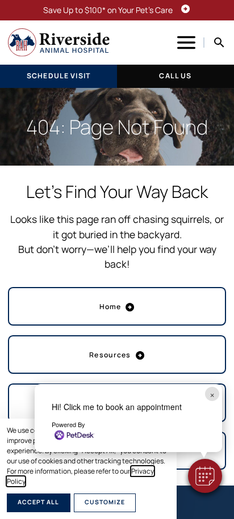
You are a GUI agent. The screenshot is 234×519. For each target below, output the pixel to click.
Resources (110, 355)
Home (110, 306)
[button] (205, 476)
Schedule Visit (58, 76)
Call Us (175, 76)
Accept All (38, 502)
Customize (105, 502)
